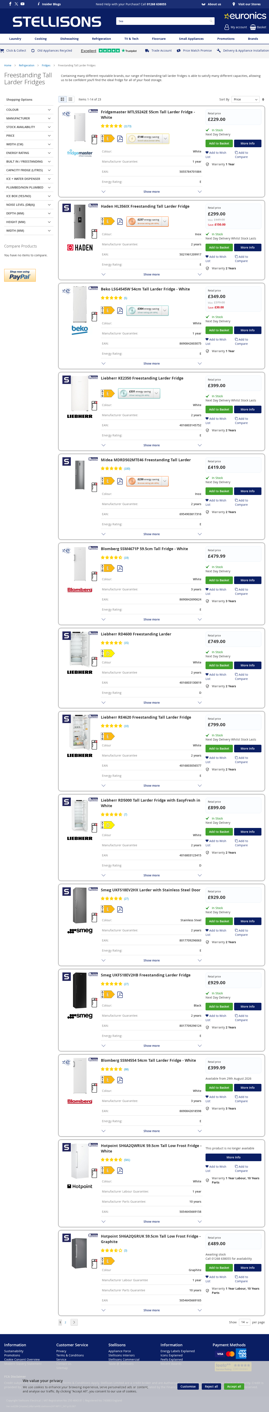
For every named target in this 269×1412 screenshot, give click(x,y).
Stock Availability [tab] (20, 127)
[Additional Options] (20, 275)
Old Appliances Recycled (54, 50)
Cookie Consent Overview (22, 1359)
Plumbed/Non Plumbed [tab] (24, 187)
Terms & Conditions (70, 1355)
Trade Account (162, 50)
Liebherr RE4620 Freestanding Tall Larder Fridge (146, 717)
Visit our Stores (249, 4)
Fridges (46, 65)
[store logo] (57, 21)
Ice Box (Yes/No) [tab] (18, 196)
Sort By (224, 99)
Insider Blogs (51, 3)
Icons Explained (172, 1355)
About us (214, 4)
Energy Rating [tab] (17, 153)
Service (61, 1359)
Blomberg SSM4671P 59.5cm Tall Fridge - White (144, 548)
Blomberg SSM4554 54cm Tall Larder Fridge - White (148, 1060)
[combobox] (165, 21)
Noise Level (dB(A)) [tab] (20, 205)
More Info (248, 143)
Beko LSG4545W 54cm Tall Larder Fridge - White (145, 289)
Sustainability (13, 1351)
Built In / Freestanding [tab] (24, 161)
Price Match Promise (197, 50)
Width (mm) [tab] (15, 231)
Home (8, 65)
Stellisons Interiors (121, 1355)
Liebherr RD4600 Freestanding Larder (136, 634)
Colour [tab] (12, 110)
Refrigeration (27, 65)
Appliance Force (119, 1351)
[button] (147, 139)
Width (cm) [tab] (14, 144)
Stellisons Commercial (124, 1359)
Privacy (61, 1351)
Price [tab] (10, 136)
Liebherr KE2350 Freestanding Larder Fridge (142, 378)
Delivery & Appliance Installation (246, 50)
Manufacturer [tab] (18, 118)
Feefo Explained (172, 1359)
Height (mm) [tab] (15, 222)
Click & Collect (16, 50)
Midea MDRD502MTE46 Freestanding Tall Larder (146, 460)
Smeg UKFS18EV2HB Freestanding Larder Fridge (146, 975)
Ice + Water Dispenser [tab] (23, 179)
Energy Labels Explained (178, 1351)
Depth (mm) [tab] (15, 213)
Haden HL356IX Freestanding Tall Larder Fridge (145, 206)
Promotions (12, 1355)
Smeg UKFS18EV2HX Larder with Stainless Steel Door (150, 890)
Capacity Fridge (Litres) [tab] (24, 170)
